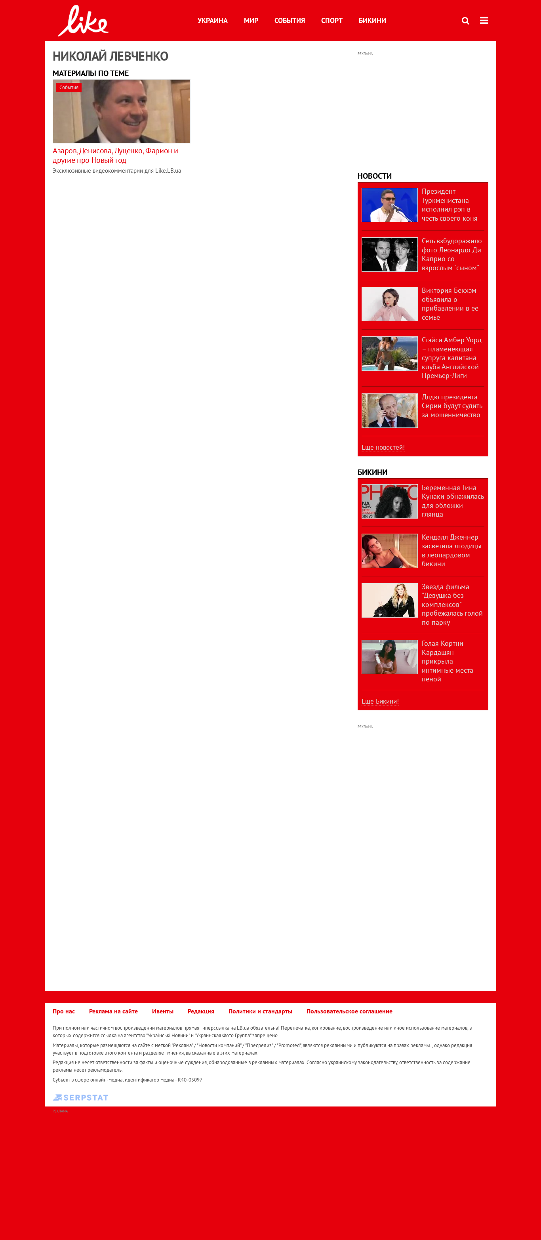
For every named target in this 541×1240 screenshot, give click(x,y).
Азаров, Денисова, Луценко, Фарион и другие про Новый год (115, 155)
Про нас (64, 1011)
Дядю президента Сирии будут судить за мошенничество (452, 405)
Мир (251, 20)
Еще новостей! (383, 447)
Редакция (201, 1011)
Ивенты (162, 1011)
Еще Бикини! (380, 701)
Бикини (372, 20)
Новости (375, 176)
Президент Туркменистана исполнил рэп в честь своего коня (450, 205)
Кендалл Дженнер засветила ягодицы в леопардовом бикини (452, 550)
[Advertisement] (423, 107)
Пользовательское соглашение (349, 1011)
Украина (213, 20)
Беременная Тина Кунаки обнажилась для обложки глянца (453, 501)
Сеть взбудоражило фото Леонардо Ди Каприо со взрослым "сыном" (452, 254)
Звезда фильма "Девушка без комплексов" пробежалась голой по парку (452, 604)
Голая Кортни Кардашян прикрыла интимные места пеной (447, 661)
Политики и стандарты (260, 1011)
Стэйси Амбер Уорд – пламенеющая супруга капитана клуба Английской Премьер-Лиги (452, 357)
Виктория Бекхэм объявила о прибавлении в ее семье (450, 304)
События (289, 20)
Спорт (332, 20)
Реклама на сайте (113, 1011)
